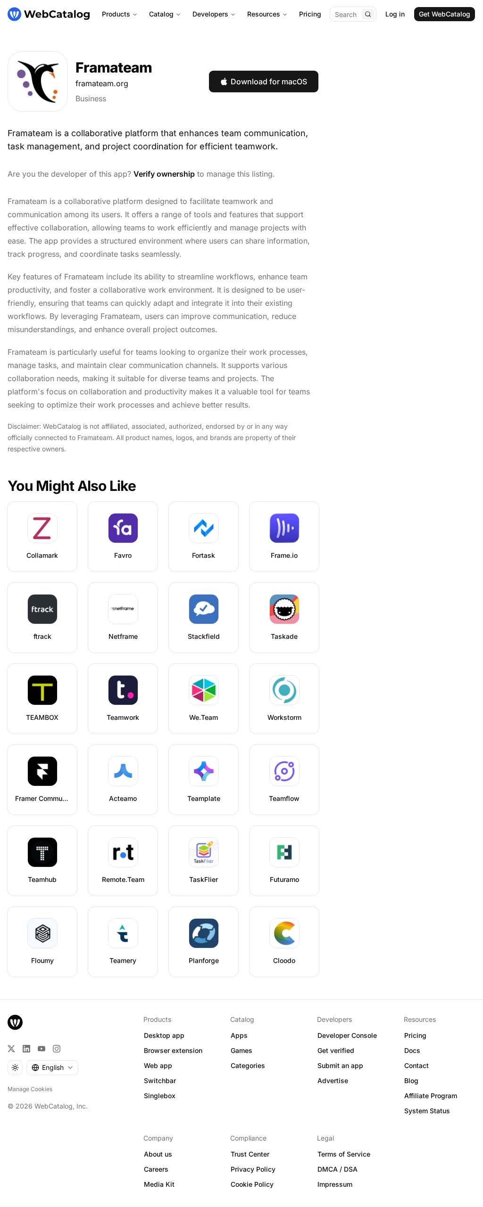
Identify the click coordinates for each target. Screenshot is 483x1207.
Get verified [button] (335, 1050)
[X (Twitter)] (11, 1048)
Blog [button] (411, 1081)
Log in (395, 14)
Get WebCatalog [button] (444, 14)
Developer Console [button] (347, 1035)
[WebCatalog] (15, 1022)
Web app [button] (158, 1065)
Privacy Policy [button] (253, 1169)
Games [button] (241, 1050)
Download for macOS (269, 81)
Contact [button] (416, 1065)
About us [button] (158, 1154)
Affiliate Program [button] (430, 1096)
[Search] (368, 14)
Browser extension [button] (173, 1050)
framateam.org (101, 83)
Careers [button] (156, 1169)
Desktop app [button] (164, 1035)
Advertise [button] (332, 1081)
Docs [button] (412, 1050)
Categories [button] (248, 1065)
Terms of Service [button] (343, 1154)
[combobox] (52, 1067)
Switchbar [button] (160, 1081)
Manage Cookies (30, 1089)
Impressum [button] (334, 1184)
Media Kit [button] (159, 1184)
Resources (263, 14)
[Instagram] (56, 1048)
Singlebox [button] (159, 1096)
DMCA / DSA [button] (337, 1169)
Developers (210, 14)
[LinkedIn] (26, 1048)
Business (90, 98)
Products (116, 14)
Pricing (310, 14)
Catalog (161, 14)
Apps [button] (239, 1035)
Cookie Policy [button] (252, 1184)
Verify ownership (164, 174)
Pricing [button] (415, 1035)
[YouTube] (41, 1048)
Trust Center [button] (250, 1154)
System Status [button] (427, 1111)
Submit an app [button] (340, 1065)
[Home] (49, 14)
